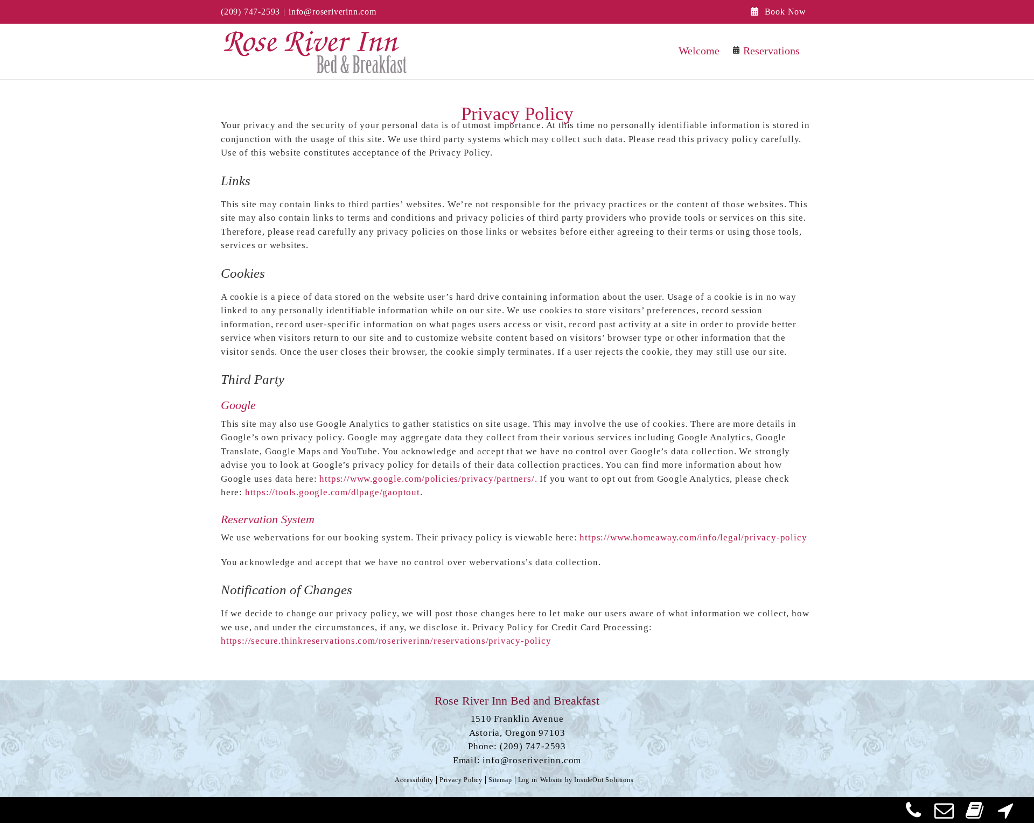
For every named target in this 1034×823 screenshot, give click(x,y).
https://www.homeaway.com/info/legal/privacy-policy (693, 537)
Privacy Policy (461, 780)
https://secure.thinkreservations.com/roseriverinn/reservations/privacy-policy (386, 641)
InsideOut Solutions (603, 780)
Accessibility (414, 780)
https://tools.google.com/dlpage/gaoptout (332, 492)
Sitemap (500, 780)
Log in (527, 780)
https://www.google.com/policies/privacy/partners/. (428, 479)
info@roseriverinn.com (332, 11)
